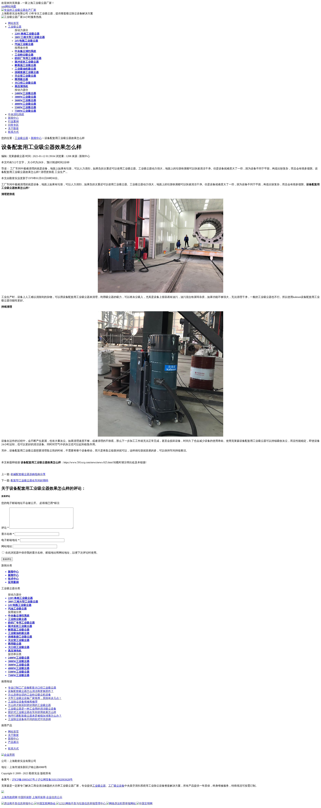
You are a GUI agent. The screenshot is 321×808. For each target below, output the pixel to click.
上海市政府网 (9, 797)
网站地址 (6, 546)
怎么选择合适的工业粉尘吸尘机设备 (29, 694)
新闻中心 (13, 117)
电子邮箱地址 (10, 540)
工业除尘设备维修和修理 (22, 701)
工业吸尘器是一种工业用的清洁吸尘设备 (32, 708)
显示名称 (7, 533)
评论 (5, 527)
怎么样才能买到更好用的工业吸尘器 (29, 705)
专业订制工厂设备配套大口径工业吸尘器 (32, 687)
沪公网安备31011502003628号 (55, 779)
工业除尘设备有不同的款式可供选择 (29, 719)
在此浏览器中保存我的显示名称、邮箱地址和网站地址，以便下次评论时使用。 (52, 552)
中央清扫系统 (16, 114)
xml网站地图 (8, 6)
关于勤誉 (13, 128)
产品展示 (13, 742)
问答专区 (13, 124)
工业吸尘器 (14, 26)
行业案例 (13, 121)
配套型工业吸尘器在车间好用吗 (29, 480)
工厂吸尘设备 (116, 785)
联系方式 (13, 131)
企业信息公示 (54, 797)
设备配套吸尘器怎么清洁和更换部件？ (31, 691)
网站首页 (13, 23)
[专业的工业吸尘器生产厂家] (18, 10)
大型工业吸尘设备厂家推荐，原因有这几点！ (35, 698)
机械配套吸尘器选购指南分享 (28, 474)
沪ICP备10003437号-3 (24, 779)
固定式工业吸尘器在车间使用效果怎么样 (32, 712)
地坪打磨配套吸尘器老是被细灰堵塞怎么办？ (35, 715)
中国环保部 (24, 797)
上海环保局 (38, 797)
